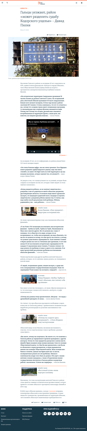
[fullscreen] (58, 151)
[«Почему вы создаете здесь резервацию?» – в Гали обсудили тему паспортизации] (29, 319)
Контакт (3, 416)
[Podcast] (69, 413)
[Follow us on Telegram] (61, 413)
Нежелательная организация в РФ (10, 420)
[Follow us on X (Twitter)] (49, 413)
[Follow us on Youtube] (53, 413)
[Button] (51, 35)
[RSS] (65, 413)
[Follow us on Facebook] (45, 413)
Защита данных (6, 424)
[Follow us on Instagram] (57, 413)
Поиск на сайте (27, 413)
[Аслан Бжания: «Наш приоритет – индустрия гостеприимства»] (29, 211)
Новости (23, 8)
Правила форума (27, 416)
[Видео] (81, 3)
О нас (2, 413)
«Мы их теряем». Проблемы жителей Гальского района (47, 122)
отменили (52, 391)
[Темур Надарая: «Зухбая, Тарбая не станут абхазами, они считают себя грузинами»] (29, 279)
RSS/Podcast (26, 419)
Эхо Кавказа (33, 124)
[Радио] (76, 3)
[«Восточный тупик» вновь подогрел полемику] (29, 371)
